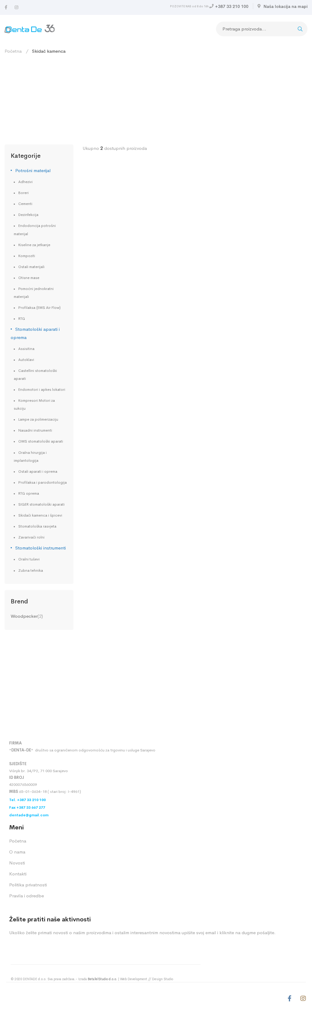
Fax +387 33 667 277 (27, 807)
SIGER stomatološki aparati (41, 504)
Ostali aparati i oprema (37, 471)
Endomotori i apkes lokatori (41, 389)
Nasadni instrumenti (35, 430)
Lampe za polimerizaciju (38, 419)
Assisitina (26, 348)
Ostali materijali (31, 266)
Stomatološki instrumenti (40, 548)
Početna (13, 51)
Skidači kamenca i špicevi (40, 515)
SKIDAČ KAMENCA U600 (114, 674)
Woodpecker (24, 616)
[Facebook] (6, 7)
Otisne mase (28, 277)
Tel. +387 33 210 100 (27, 799)
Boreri (23, 192)
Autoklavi (26, 359)
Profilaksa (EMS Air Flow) (39, 307)
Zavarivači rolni (31, 537)
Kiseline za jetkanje (34, 244)
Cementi (25, 203)
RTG (21, 318)
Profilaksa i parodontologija (42, 482)
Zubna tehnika (30, 570)
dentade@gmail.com (28, 815)
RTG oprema (28, 493)
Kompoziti (26, 255)
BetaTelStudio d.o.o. (102, 979)
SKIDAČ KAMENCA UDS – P (118, 414)
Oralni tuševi (29, 559)
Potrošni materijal (33, 170)
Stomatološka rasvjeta (37, 526)
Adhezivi (25, 181)
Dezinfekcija (28, 214)
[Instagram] (16, 7)
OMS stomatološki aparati (40, 441)
